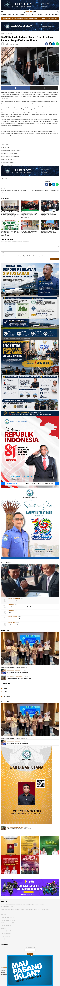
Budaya (14, 622)
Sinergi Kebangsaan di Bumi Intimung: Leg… (20, 606)
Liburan (6, 686)
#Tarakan (6, 694)
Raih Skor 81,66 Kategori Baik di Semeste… (19, 618)
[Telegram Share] (53, 43)
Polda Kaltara (13, 676)
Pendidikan (3, 665)
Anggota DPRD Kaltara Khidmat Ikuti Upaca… (20, 612)
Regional (10, 598)
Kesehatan (14, 616)
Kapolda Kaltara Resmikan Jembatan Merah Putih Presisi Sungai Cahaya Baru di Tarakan (48, 232)
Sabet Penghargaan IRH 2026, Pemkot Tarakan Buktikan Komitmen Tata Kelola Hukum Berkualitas (48, 214)
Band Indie (4, 178)
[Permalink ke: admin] (2, 43)
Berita (12, 670)
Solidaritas (7, 696)
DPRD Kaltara (11, 604)
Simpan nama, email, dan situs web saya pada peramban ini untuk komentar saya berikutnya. (24, 256)
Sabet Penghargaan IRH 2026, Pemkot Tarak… (20, 600)
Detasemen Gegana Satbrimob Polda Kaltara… (19, 678)
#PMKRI (5, 691)
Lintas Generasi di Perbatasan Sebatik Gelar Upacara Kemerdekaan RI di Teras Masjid (29, 232)
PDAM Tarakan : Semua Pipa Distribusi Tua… (18, 672)
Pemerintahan (10, 665)
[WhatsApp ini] (57, 43)
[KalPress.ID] (30, 11)
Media (8, 676)
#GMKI (5, 688)
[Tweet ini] (50, 43)
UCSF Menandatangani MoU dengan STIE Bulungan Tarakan (45, 189)
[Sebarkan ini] (46, 43)
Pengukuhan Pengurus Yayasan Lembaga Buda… (21, 624)
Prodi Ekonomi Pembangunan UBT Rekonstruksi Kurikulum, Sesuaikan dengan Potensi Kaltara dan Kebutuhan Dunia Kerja (10, 214)
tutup (31, 955)
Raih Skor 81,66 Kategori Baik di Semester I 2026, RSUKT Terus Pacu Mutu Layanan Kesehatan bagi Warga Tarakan (10, 233)
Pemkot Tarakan (16, 598)
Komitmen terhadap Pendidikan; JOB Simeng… (14, 667)
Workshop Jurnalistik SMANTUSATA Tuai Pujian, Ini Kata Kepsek (13, 190)
